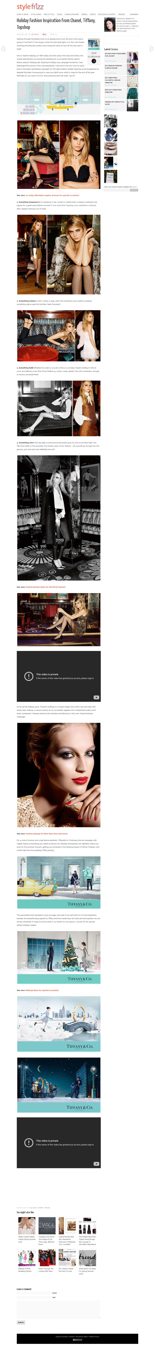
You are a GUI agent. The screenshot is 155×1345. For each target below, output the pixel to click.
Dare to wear (22, 14)
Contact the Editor (76, 1336)
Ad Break (40, 1208)
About (86, 1336)
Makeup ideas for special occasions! (42, 990)
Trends (84, 14)
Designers (134, 14)
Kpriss (135, 187)
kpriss (36, 34)
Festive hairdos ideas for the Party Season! (45, 587)
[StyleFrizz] (30, 11)
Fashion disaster (72, 14)
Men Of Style (49, 14)
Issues (59, 14)
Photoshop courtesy (106, 14)
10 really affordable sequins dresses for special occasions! (52, 195)
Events (93, 14)
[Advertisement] (59, 1187)
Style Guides (36, 14)
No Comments (112, 61)
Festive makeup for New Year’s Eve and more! (46, 834)
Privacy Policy (94, 1336)
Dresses (121, 14)
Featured (47, 1208)
